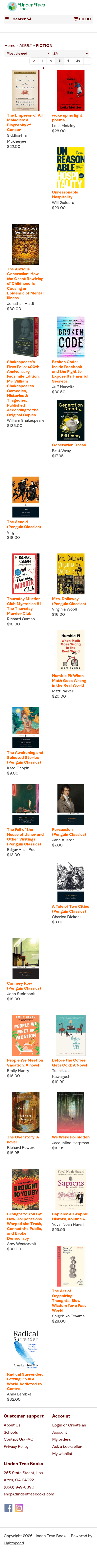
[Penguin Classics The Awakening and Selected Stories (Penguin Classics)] (26, 727)
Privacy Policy (16, 1447)
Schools (11, 1433)
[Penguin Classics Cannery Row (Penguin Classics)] (26, 958)
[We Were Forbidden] (71, 1112)
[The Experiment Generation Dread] (71, 420)
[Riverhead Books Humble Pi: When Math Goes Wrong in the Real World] (71, 650)
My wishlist (62, 1454)
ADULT (25, 46)
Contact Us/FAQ (19, 1440)
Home (9, 46)
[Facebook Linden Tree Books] (8, 1508)
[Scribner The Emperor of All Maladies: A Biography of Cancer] (26, 90)
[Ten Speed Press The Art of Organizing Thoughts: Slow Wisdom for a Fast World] (71, 1266)
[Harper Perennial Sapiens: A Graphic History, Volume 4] (71, 1189)
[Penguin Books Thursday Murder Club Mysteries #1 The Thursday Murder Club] (26, 573)
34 (78, 61)
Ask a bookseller (67, 1447)
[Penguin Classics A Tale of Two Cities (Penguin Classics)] (71, 881)
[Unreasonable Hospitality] (71, 167)
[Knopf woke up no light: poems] (71, 90)
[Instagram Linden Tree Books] (19, 1508)
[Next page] (43, 68)
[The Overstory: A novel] (26, 1112)
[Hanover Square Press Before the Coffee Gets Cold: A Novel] (71, 1035)
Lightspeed (14, 1543)
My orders (61, 1440)
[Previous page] (34, 61)
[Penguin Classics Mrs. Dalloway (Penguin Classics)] (71, 573)
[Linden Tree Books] (26, 8)
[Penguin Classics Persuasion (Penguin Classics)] (71, 804)
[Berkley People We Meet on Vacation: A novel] (26, 1035)
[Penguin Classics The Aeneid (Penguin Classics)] (26, 497)
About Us (12, 1425)
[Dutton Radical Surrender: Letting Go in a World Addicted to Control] (26, 1349)
